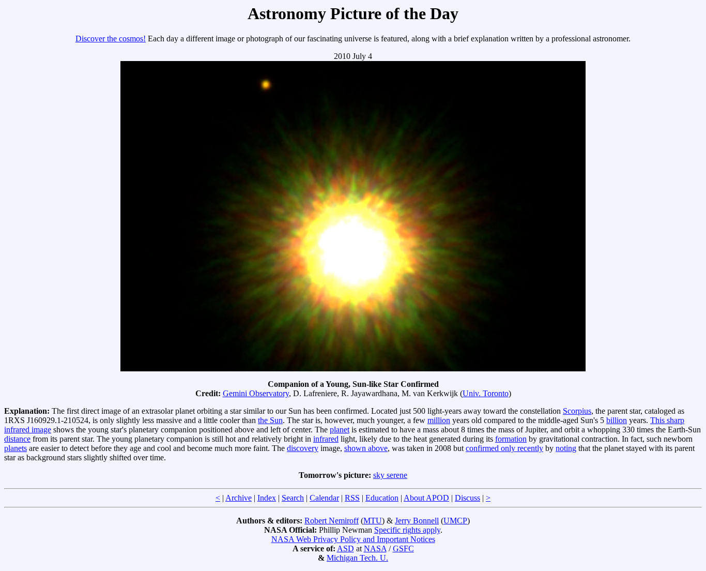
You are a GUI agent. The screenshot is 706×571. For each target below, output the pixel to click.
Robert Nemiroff (331, 520)
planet (339, 429)
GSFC (403, 548)
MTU (372, 520)
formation (511, 438)
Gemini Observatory (256, 393)
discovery (302, 448)
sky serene (390, 475)
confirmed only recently (504, 448)
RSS (352, 497)
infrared (326, 438)
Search (293, 497)
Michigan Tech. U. (357, 557)
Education (381, 497)
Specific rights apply (407, 529)
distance (17, 438)
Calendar (324, 497)
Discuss (467, 497)
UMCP (455, 520)
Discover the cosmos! (110, 38)
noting (566, 448)
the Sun (270, 420)
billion (616, 420)
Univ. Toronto (486, 393)
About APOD (426, 497)
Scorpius (577, 411)
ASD (345, 548)
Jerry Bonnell (417, 520)
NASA (375, 548)
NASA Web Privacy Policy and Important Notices (353, 539)
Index (266, 497)
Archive (238, 497)
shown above (366, 448)
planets (15, 448)
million (438, 420)
